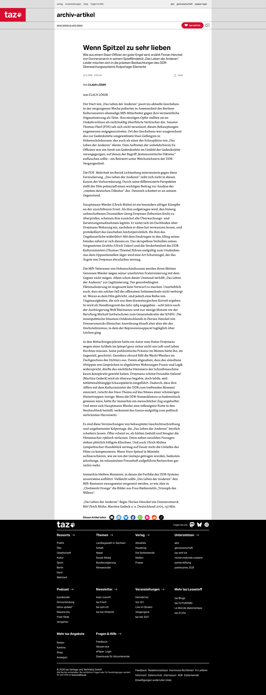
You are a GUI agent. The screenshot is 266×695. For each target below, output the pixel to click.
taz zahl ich (181, 552)
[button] (207, 25)
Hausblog (140, 548)
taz (66, 525)
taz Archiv (180, 613)
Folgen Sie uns (180, 525)
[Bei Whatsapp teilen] (140, 517)
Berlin (60, 567)
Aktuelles (140, 543)
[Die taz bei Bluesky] (199, 526)
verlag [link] (60, 4)
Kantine (61, 647)
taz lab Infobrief (105, 612)
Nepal (99, 552)
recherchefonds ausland (188, 557)
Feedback (101, 641)
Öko (59, 548)
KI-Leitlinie (201, 670)
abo (177, 543)
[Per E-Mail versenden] (111, 517)
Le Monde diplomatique (188, 608)
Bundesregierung (106, 562)
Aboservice (102, 646)
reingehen (62, 621)
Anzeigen (62, 657)
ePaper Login (103, 651)
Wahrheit (62, 577)
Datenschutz (155, 675)
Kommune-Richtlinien (182, 670)
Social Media (103, 557)
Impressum (170, 675)
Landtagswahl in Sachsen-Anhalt (111, 545)
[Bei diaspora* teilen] (147, 517)
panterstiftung (183, 562)
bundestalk (63, 597)
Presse (139, 562)
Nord (59, 572)
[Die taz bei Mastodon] (192, 526)
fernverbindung (65, 602)
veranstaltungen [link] (73, 4)
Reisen (60, 642)
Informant (141, 675)
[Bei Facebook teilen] (133, 517)
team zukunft (103, 597)
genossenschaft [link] (185, 4)
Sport (60, 562)
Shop (60, 652)
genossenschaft (184, 548)
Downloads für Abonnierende (113, 656)
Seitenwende (191, 675)
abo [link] (172, 4)
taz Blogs (180, 598)
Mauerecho (63, 612)
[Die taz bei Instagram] (206, 526)
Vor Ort (139, 602)
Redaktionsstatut (158, 670)
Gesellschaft (64, 552)
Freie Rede (63, 617)
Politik (60, 543)
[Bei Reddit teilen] (154, 517)
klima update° (65, 607)
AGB (180, 675)
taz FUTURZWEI (183, 603)
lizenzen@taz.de (79, 674)
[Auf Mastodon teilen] (118, 517)
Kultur (60, 557)
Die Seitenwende (145, 552)
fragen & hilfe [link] (97, 4)
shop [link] (85, 4)
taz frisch (101, 602)
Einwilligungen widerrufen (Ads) (153, 680)
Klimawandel (103, 567)
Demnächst (141, 597)
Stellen (139, 557)
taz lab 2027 (142, 617)
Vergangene (142, 612)
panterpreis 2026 (184, 567)
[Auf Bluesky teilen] (125, 517)
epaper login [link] (201, 4)
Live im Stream (143, 607)
